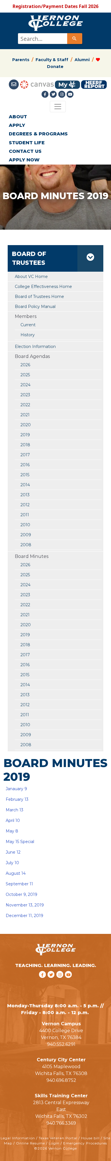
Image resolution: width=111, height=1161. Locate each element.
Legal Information (18, 1138)
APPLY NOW (24, 160)
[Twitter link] (54, 94)
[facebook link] (43, 982)
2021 (25, 414)
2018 (25, 444)
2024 (25, 384)
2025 (25, 374)
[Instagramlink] (62, 94)
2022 (25, 404)
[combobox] (49, 38)
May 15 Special (20, 841)
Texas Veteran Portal (58, 1138)
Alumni (82, 59)
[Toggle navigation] (58, 106)
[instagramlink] (60, 982)
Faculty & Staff (52, 59)
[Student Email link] (14, 84)
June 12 (13, 852)
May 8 (12, 831)
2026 (25, 364)
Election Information (35, 346)
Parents (20, 59)
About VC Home (31, 276)
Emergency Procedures (85, 1143)
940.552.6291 (61, 1044)
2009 (25, 534)
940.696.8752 (61, 1080)
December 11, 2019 (24, 915)
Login (54, 1143)
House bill (90, 1138)
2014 (25, 484)
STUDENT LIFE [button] (27, 142)
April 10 (13, 820)
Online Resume (30, 1143)
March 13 (14, 809)
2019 (25, 434)
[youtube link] (70, 94)
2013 (25, 494)
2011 (24, 514)
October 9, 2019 (21, 894)
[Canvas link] (37, 84)
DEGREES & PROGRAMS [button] (38, 134)
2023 (25, 394)
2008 (25, 544)
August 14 (15, 873)
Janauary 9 (16, 788)
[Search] (74, 38)
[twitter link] (52, 982)
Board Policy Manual (35, 306)
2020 (25, 424)
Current (28, 324)
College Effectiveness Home (43, 286)
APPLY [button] (17, 125)
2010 (25, 524)
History (27, 334)
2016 (25, 464)
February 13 (17, 799)
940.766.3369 (61, 1123)
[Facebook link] (45, 94)
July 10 (12, 862)
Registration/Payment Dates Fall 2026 (55, 6)
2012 (25, 504)
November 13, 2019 (25, 905)
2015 (24, 474)
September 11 (19, 883)
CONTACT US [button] (25, 151)
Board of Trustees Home (39, 296)
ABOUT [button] (18, 116)
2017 (25, 454)
